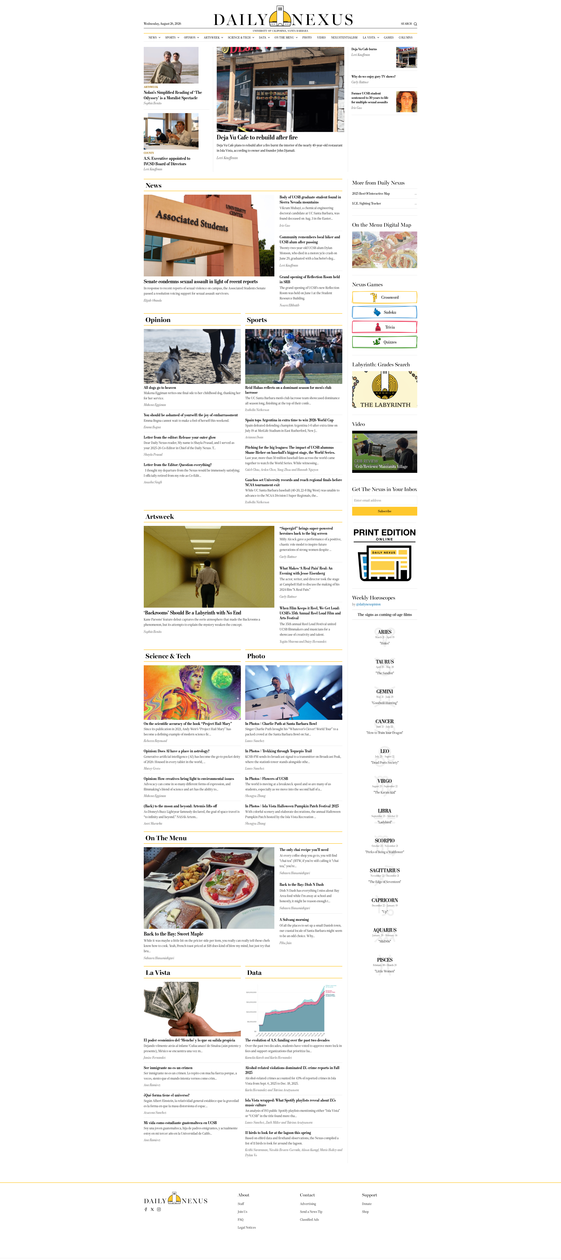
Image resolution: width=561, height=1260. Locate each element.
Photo (307, 37)
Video (321, 37)
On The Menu (166, 838)
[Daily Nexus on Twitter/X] (152, 1209)
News (153, 37)
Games (389, 37)
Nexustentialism (344, 37)
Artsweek (212, 37)
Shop (365, 1212)
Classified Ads (309, 1220)
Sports (170, 37)
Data (262, 37)
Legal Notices (247, 1228)
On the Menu (284, 37)
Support (369, 1194)
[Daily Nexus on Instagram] (159, 1209)
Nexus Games (367, 284)
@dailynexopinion (368, 604)
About (243, 1194)
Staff (241, 1204)
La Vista (369, 37)
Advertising (308, 1204)
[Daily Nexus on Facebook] (146, 1209)
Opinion (189, 37)
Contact (307, 1194)
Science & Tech (239, 37)
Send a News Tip (311, 1212)
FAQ (240, 1220)
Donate (367, 1204)
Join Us (242, 1212)
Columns (405, 37)
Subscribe (384, 511)
